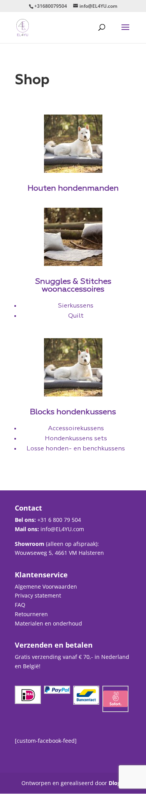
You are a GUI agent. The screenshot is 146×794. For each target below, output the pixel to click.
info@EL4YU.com (62, 529)
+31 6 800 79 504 (59, 519)
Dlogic (117, 783)
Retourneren (31, 614)
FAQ (20, 604)
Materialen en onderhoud (48, 623)
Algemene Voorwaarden (46, 586)
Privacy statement (38, 595)
